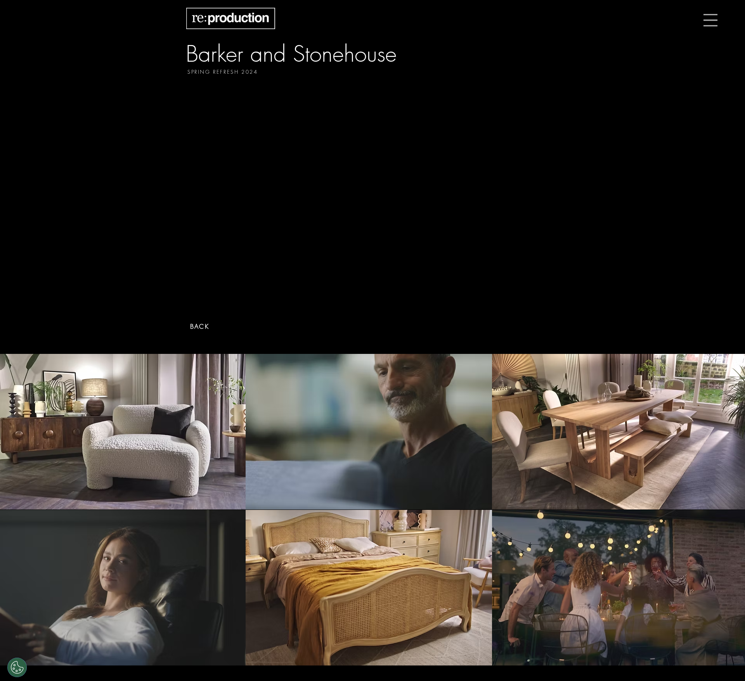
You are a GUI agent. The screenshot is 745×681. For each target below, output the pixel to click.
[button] (710, 20)
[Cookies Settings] (17, 667)
